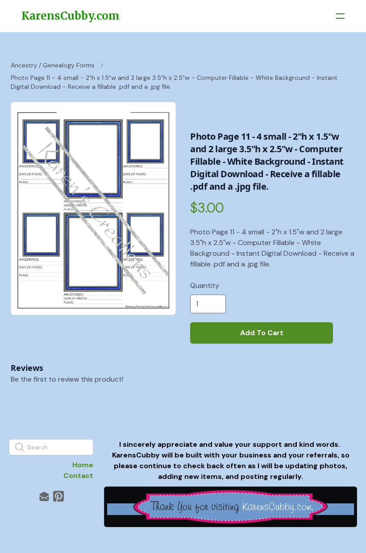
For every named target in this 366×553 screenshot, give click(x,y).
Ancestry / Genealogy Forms (53, 65)
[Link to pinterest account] (58, 496)
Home (82, 465)
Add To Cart (261, 332)
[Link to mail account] (44, 496)
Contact (78, 475)
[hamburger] (340, 16)
